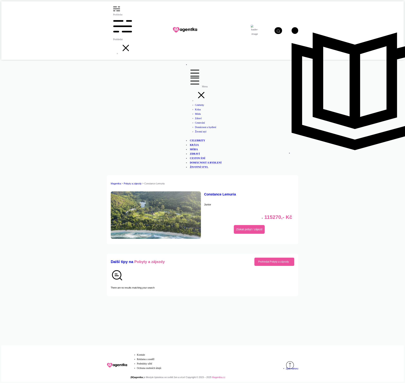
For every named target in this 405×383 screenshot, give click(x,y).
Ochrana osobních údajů (149, 368)
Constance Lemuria (220, 194)
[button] (125, 53)
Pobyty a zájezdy (133, 183)
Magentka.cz (218, 377)
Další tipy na (138, 262)
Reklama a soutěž (145, 359)
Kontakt (141, 354)
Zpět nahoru (292, 368)
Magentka (116, 183)
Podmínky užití (144, 363)
